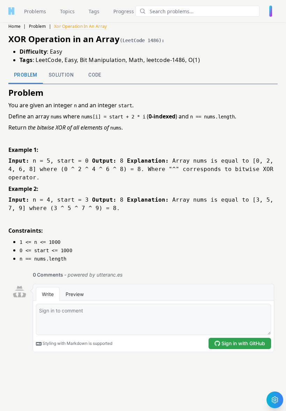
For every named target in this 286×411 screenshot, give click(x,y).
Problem (37, 26)
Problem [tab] (25, 75)
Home (14, 26)
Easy (56, 51)
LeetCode (48, 60)
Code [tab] (94, 75)
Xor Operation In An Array (80, 26)
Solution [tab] (61, 75)
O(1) (194, 60)
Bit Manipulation (103, 60)
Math (136, 60)
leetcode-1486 (165, 60)
